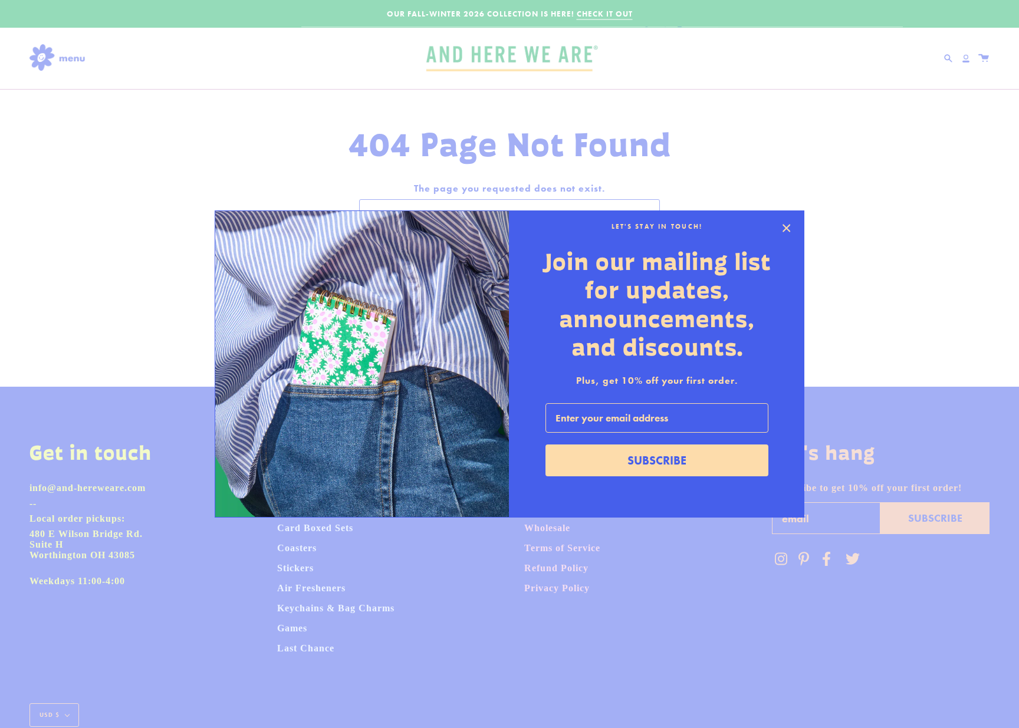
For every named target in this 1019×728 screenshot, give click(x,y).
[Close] (787, 228)
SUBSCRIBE (656, 460)
